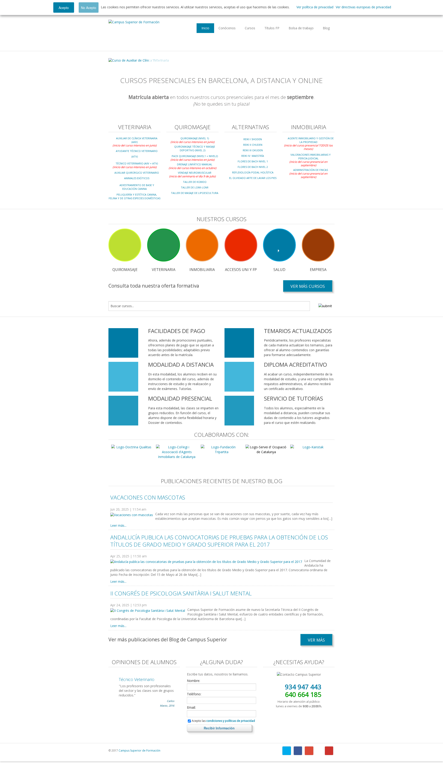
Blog (326, 28)
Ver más (316, 640)
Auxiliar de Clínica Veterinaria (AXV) (136, 140)
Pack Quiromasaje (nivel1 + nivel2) (195, 156)
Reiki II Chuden (252, 144)
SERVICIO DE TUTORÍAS (293, 398)
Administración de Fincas (310, 170)
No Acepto (88, 7)
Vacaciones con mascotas (147, 497)
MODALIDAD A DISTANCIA (181, 364)
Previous (116, 60)
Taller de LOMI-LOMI (194, 187)
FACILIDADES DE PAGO (176, 331)
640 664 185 (303, 694)
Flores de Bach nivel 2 (253, 167)
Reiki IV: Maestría (252, 156)
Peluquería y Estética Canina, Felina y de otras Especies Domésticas (134, 196)
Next (327, 60)
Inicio (205, 28)
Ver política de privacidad (314, 7)
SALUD (279, 269)
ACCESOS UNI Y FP (241, 269)
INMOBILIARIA (202, 269)
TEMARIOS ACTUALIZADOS (298, 331)
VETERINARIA (163, 269)
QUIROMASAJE (125, 269)
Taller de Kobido (195, 182)
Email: (191, 707)
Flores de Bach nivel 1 (253, 161)
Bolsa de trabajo (301, 28)
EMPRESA (318, 269)
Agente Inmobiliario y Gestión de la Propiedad (311, 140)
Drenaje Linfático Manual (194, 164)
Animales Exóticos (136, 178)
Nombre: (193, 680)
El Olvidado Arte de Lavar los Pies (252, 178)
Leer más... (118, 525)
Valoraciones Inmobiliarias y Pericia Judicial (310, 156)
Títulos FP (271, 28)
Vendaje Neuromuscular (194, 172)
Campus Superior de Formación (139, 750)
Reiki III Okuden (253, 150)
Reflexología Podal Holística (252, 172)
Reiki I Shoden (252, 139)
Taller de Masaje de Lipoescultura (194, 193)
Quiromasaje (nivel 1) (194, 138)
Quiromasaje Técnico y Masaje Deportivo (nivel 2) (194, 148)
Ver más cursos (307, 286)
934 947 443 (303, 686)
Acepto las (223, 720)
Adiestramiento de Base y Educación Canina (137, 186)
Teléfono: (194, 694)
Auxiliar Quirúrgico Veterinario (136, 172)
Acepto (64, 7)
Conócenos (227, 28)
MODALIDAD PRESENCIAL (180, 398)
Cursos (250, 28)
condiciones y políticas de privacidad (230, 721)
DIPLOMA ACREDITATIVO (295, 364)
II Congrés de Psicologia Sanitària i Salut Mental (181, 593)
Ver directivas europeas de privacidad (363, 7)
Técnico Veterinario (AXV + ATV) (137, 163)
